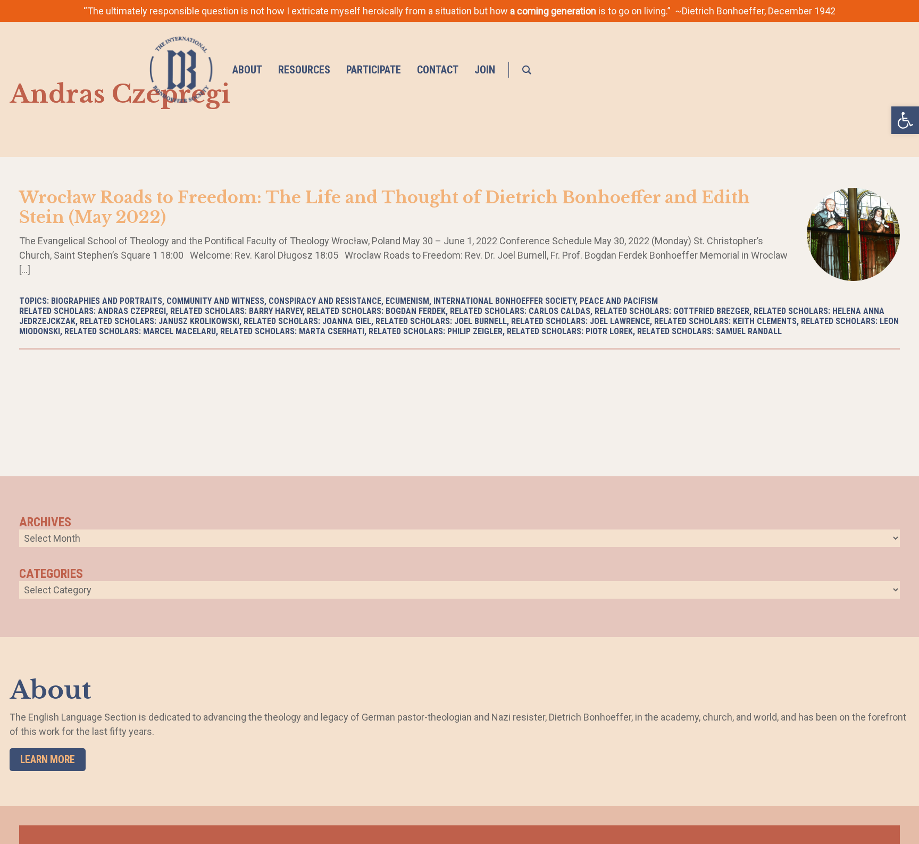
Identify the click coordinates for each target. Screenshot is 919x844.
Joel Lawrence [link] (620, 321)
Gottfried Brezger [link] (711, 311)
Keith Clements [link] (765, 321)
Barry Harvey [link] (276, 311)
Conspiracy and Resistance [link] (325, 301)
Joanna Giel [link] (346, 321)
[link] (905, 120)
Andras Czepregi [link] (132, 311)
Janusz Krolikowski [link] (198, 321)
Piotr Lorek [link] (609, 331)
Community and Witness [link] (215, 301)
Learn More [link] (47, 760)
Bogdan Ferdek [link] (416, 311)
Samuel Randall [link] (749, 331)
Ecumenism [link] (407, 301)
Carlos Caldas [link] (559, 311)
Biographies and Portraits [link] (106, 301)
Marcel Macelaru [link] (179, 331)
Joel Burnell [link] (480, 321)
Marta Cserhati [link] (331, 331)
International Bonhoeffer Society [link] (504, 301)
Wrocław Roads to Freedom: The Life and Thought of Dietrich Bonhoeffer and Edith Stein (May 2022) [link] (384, 207)
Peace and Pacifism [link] (619, 301)
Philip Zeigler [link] (475, 331)
